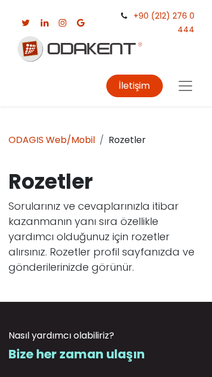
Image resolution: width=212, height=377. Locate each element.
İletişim (134, 85)
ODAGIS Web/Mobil (51, 139)
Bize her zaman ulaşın (76, 354)
